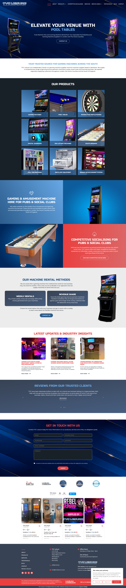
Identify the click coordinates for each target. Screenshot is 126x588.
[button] (23, 397)
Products (61, 4)
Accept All (116, 582)
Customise (97, 582)
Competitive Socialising (75, 4)
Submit (63, 468)
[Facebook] (22, 573)
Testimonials (108, 4)
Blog (115, 4)
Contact (121, 4)
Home (49, 4)
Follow (73, 493)
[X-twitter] (29, 573)
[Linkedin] (32, 573)
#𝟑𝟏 (29, 532)
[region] (107, 576)
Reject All (107, 582)
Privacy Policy (26, 569)
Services (87, 4)
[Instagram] (25, 573)
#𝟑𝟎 (71, 532)
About (54, 4)
